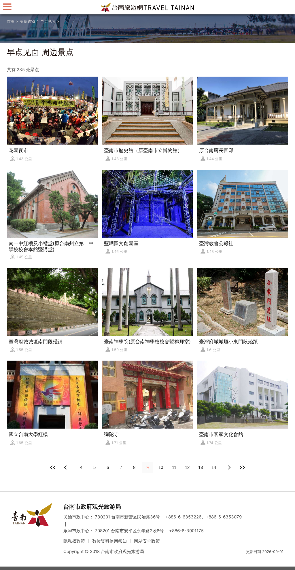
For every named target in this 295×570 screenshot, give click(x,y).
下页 (66, 467)
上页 (229, 467)
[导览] (7, 6)
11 (174, 467)
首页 (10, 21)
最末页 (242, 467)
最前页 (53, 467)
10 (160, 467)
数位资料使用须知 (109, 541)
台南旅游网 (147, 7)
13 (200, 467)
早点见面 (47, 21)
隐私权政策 (74, 541)
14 (213, 467)
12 (187, 467)
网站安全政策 (147, 541)
